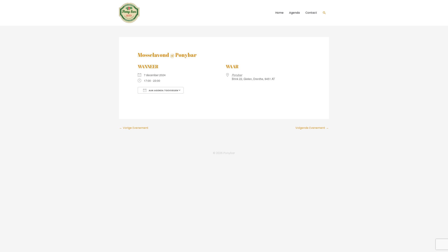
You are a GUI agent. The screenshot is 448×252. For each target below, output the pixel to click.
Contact (311, 13)
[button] (324, 13)
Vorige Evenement (133, 128)
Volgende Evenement (312, 128)
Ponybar (237, 75)
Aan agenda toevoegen (163, 90)
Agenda (294, 13)
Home (279, 13)
